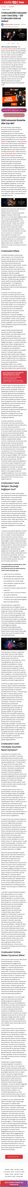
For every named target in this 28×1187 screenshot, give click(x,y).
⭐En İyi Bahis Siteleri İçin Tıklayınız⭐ (14, 1183)
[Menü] (2, 2)
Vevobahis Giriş (10, 1176)
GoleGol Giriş (19, 1172)
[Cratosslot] (14, 97)
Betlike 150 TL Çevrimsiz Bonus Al (14, 110)
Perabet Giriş (9, 1169)
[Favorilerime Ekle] (9, 43)
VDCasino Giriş (9, 1172)
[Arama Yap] (25, 2)
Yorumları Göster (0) (13, 1156)
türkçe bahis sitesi (10, 153)
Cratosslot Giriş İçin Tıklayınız (14, 115)
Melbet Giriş (9, 1174)
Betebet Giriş (19, 1169)
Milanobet (19, 1176)
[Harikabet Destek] (14, 2)
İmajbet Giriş (18, 1174)
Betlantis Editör (9, 24)
